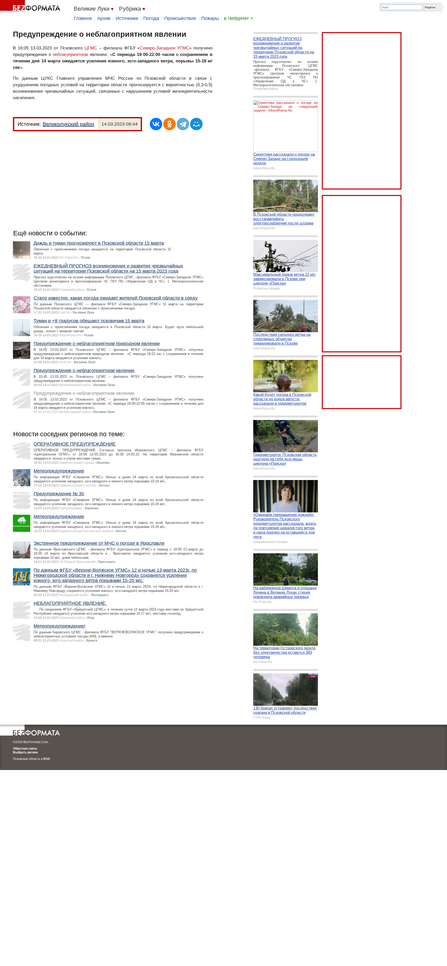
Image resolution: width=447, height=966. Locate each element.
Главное (83, 18)
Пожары (210, 18)
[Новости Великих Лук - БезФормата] (31, 6)
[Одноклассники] (169, 124)
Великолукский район (68, 124)
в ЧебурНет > (238, 18)
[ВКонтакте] (156, 124)
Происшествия (180, 18)
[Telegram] (183, 124)
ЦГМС (91, 48)
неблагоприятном (70, 54)
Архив (103, 18)
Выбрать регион (25, 752)
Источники (127, 18)
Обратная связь (25, 748)
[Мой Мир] (196, 124)
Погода (151, 18)
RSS (46, 759)
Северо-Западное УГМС (164, 48)
